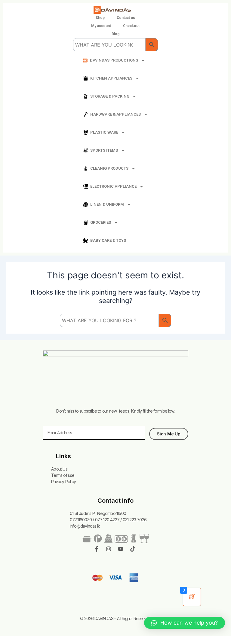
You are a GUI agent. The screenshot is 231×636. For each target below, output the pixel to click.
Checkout (131, 26)
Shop (100, 18)
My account (101, 26)
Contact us (126, 18)
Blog (115, 34)
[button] (184, 623)
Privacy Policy (63, 481)
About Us (59, 468)
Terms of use (62, 475)
